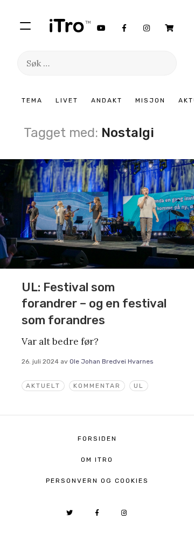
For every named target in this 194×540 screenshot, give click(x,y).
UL (139, 385)
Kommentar (97, 385)
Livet (67, 100)
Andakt (106, 100)
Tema (32, 100)
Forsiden (97, 438)
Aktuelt (43, 385)
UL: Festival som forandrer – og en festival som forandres (94, 303)
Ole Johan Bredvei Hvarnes (112, 361)
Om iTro (97, 459)
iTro (70, 25)
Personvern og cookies (97, 480)
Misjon (150, 100)
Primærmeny (25, 25)
